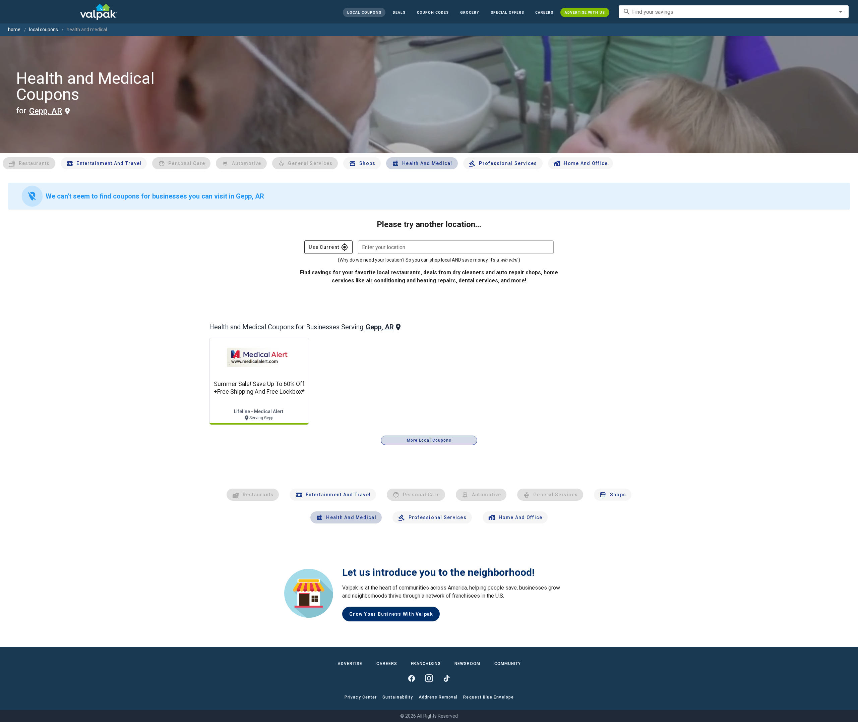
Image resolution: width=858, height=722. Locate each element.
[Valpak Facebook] (412, 678)
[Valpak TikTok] (446, 678)
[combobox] (734, 11)
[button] (507, 12)
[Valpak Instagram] (429, 678)
